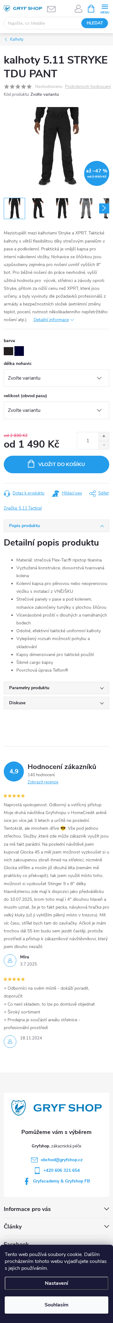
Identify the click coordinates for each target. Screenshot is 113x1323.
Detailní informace (51, 320)
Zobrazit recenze (43, 782)
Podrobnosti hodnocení (88, 87)
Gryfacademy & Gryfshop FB (61, 1181)
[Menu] (104, 8)
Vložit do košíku (61, 464)
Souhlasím (56, 1304)
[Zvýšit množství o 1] (104, 436)
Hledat (95, 23)
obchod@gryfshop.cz (62, 1160)
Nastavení (56, 1283)
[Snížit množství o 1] (104, 445)
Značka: (23, 508)
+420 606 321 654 (61, 1170)
